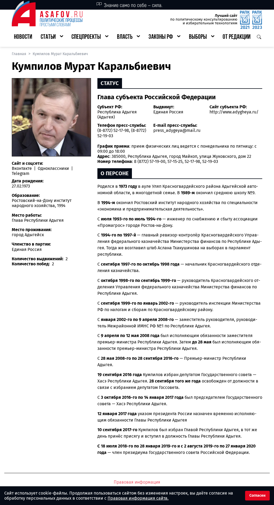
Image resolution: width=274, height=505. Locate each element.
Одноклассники (53, 168)
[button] (52, 37)
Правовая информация (137, 482)
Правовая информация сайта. (138, 498)
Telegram (20, 173)
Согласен (257, 495)
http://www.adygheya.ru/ (234, 111)
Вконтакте (22, 168)
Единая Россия (168, 111)
